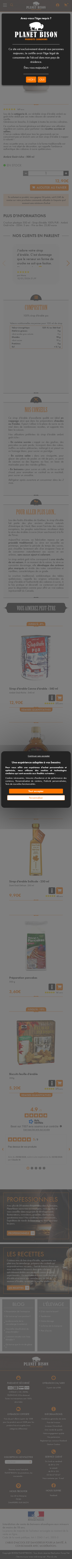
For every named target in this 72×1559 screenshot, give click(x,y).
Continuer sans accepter (39, 755)
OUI (41, 79)
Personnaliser (36, 797)
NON (31, 79)
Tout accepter (36, 791)
